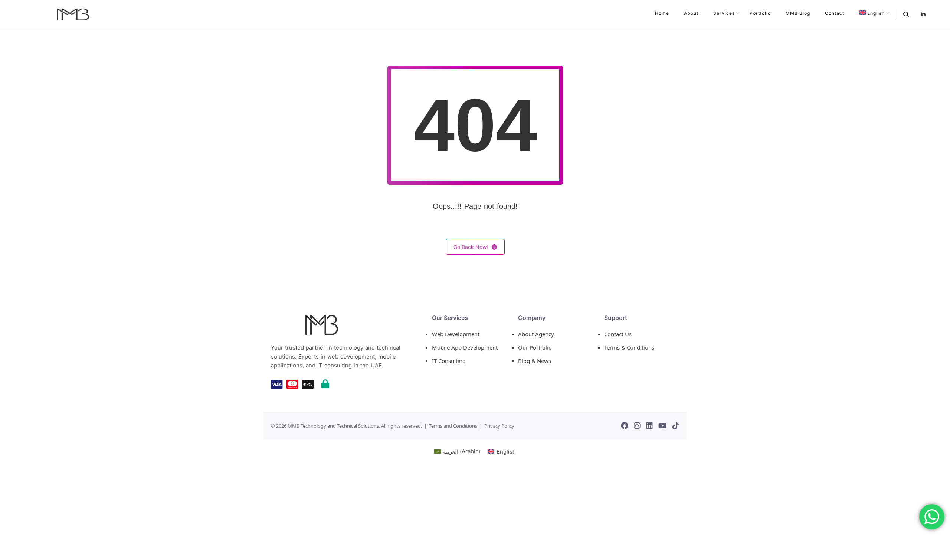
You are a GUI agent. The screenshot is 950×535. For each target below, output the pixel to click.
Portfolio (760, 13)
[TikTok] (675, 426)
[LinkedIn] (649, 426)
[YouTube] (662, 426)
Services (724, 13)
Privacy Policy (499, 425)
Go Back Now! (470, 247)
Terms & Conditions (629, 347)
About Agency (536, 334)
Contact (834, 13)
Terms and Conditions (453, 425)
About (691, 13)
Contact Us (618, 334)
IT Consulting (449, 360)
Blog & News (534, 360)
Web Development (455, 334)
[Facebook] (624, 426)
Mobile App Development (465, 347)
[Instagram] (637, 426)
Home (662, 13)
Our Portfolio (535, 347)
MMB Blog (798, 13)
